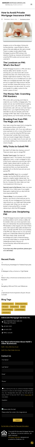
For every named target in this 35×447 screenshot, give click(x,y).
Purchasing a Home (25, 19)
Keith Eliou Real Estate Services (10, 350)
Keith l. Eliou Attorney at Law (9, 347)
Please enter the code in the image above (14, 412)
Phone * (4, 381)
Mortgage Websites (14, 437)
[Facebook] (32, 443)
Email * (4, 374)
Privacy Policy (28, 395)
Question (4, 400)
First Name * (5, 360)
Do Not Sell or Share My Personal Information (15, 426)
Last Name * (5, 367)
